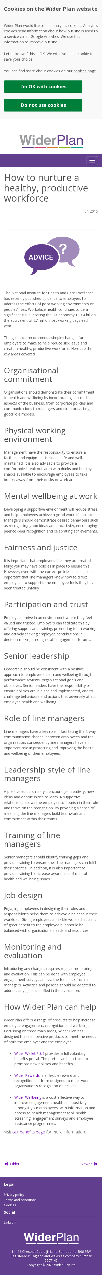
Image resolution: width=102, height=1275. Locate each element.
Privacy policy (14, 1194)
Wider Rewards (27, 1075)
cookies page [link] (84, 70)
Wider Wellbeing (27, 1097)
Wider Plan (51, 141)
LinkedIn (10, 1222)
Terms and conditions (20, 1200)
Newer (86, 1163)
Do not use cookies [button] (43, 105)
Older (14, 1163)
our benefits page (28, 1132)
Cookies (10, 1205)
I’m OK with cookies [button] (43, 86)
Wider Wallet (29, 1053)
